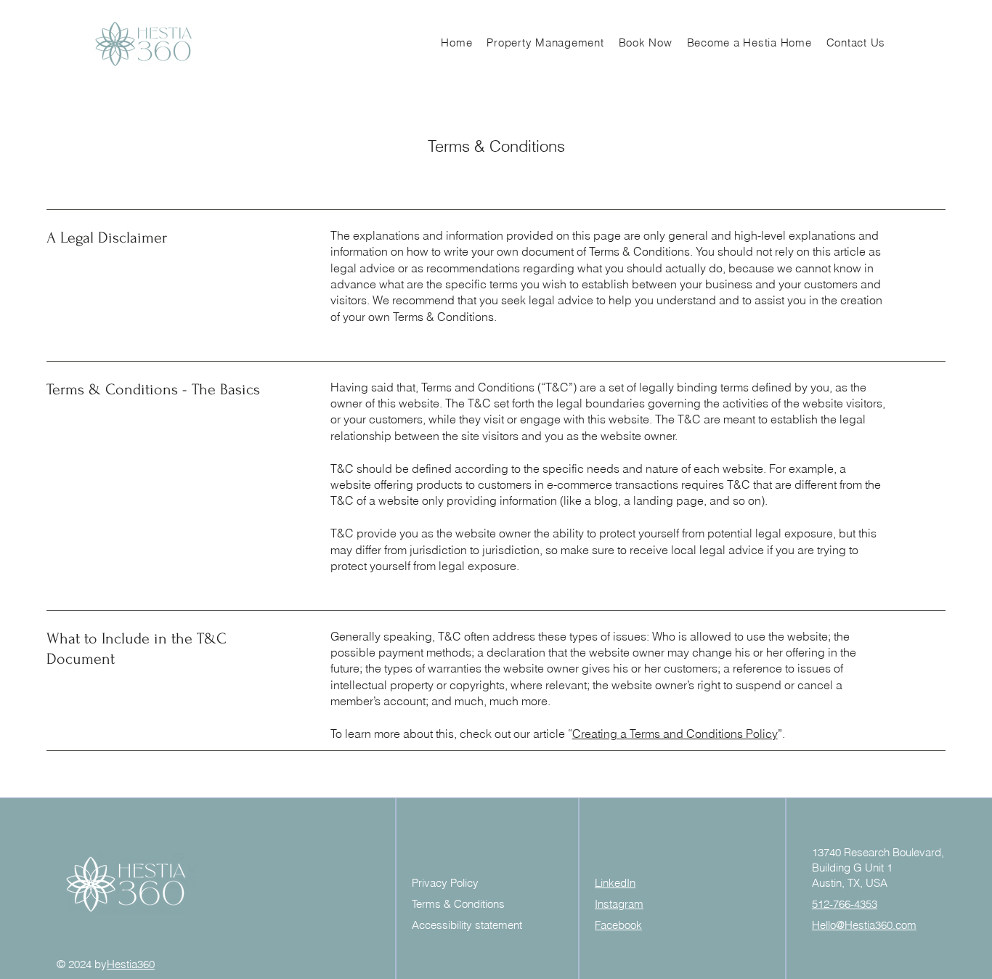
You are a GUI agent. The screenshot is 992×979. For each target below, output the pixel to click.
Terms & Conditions (458, 904)
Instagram (619, 904)
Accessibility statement (467, 925)
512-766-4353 (844, 904)
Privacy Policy (445, 883)
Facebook (618, 925)
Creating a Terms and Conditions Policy (675, 733)
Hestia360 (131, 964)
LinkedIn (615, 883)
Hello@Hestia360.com (864, 925)
